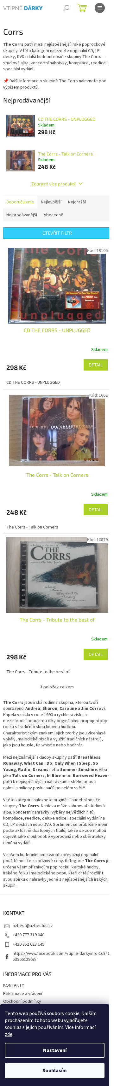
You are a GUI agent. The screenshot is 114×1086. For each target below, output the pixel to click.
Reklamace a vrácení (22, 993)
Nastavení (54, 1050)
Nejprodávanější (21, 215)
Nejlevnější (51, 202)
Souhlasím (54, 1070)
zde (8, 1034)
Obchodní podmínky (22, 1001)
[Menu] (99, 8)
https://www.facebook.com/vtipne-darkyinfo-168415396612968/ (61, 956)
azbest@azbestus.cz (33, 926)
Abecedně (53, 215)
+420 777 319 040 (28, 935)
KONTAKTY (13, 985)
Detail (96, 364)
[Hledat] (66, 8)
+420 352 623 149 (28, 944)
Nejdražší (77, 202)
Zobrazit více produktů (53, 183)
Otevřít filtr (57, 233)
